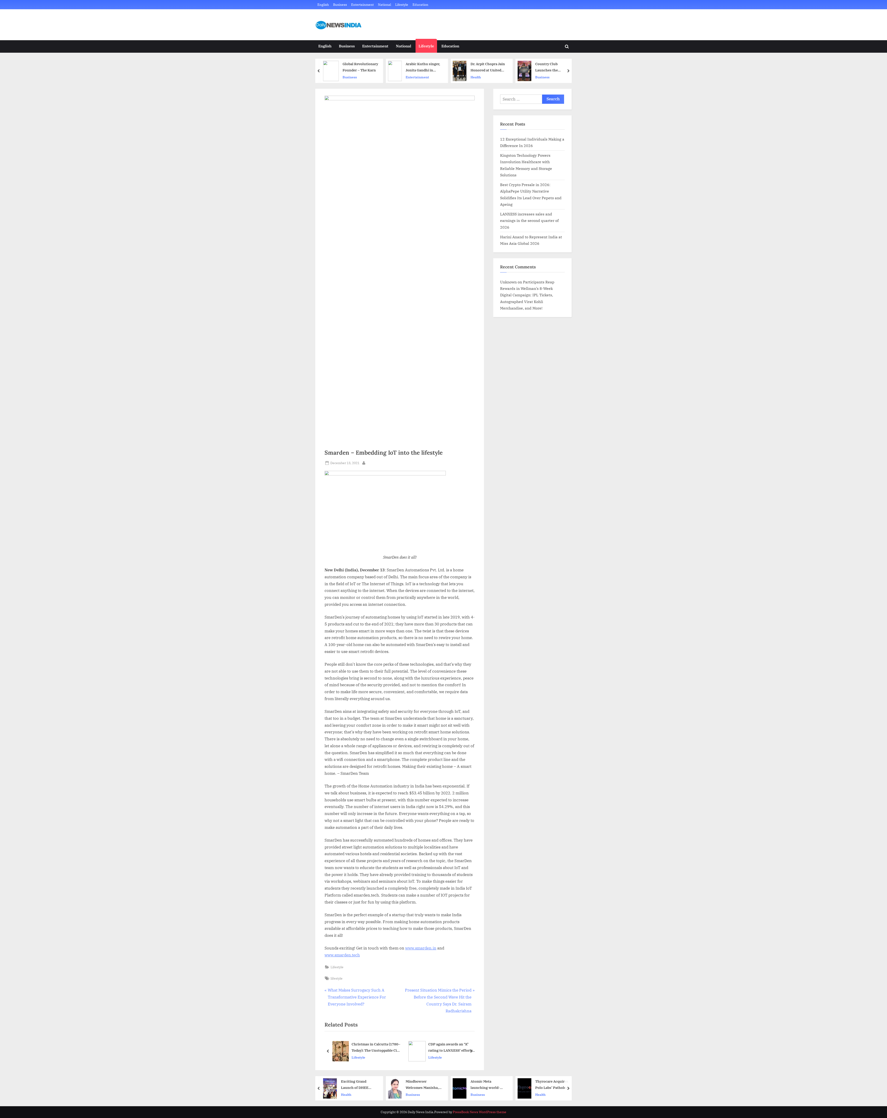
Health (412, 77)
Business (340, 4)
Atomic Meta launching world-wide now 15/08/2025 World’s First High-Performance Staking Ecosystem (425, 1085)
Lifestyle (401, 4)
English (323, 4)
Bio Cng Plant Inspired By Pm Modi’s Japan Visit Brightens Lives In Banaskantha (555, 67)
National (384, 4)
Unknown (508, 281)
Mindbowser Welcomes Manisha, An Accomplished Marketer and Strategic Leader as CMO (359, 1085)
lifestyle (337, 978)
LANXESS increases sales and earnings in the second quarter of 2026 (529, 220)
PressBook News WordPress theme (479, 1112)
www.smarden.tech (342, 955)
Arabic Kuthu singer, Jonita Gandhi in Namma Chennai (360, 67)
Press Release (548, 1094)
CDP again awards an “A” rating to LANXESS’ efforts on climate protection (374, 1048)
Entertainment (362, 4)
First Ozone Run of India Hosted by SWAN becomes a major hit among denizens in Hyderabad (555, 1085)
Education (420, 4)
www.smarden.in (420, 948)
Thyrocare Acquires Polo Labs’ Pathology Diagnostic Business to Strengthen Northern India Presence (489, 1085)
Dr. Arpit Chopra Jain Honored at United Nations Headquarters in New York (426, 67)
